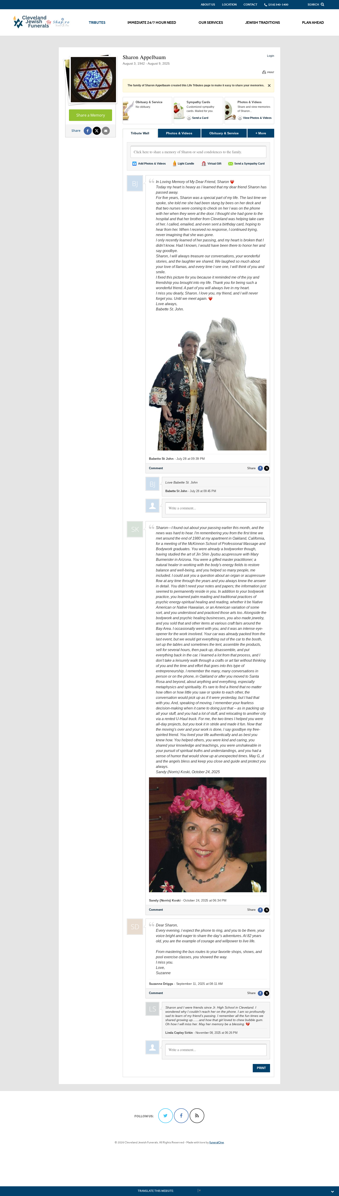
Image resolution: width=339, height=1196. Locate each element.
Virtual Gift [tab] (214, 163)
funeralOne (216, 1142)
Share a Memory (90, 115)
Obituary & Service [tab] (224, 133)
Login (270, 55)
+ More (265, 133)
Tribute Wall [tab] (140, 133)
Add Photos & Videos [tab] (152, 163)
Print (261, 1068)
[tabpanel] (198, 607)
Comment (156, 468)
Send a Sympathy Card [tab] (249, 163)
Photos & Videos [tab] (179, 133)
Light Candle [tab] (186, 163)
